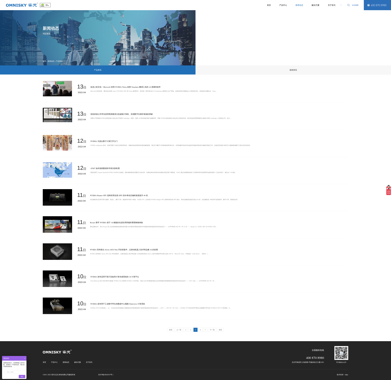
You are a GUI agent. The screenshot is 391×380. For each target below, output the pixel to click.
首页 (269, 5)
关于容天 (332, 5)
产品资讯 (59, 61)
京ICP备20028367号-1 (105, 374)
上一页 (178, 330)
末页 (220, 330)
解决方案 (315, 5)
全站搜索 (355, 5)
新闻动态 (299, 5)
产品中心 (283, 5)
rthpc (346, 374)
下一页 (212, 330)
